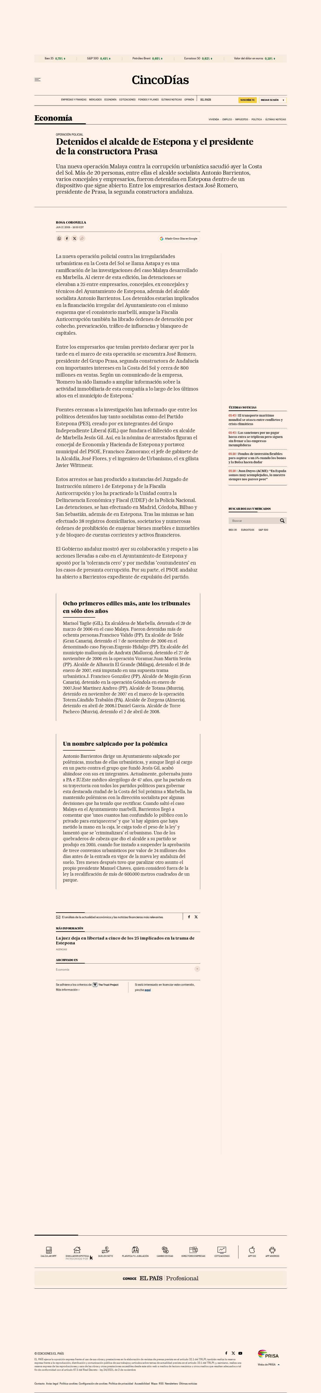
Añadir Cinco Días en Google (181, 238)
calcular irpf (48, 1256)
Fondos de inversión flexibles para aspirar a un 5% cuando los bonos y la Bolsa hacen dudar (257, 458)
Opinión (189, 99)
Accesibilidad (142, 1383)
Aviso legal (52, 1383)
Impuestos (241, 119)
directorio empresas (193, 1256)
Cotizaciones (127, 99)
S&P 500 (92, 58)
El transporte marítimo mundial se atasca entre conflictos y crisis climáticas (256, 419)
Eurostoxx (247, 530)
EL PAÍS (204, 98)
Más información (67, 989)
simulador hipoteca (77, 1256)
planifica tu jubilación (135, 1256)
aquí (148, 990)
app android (272, 1256)
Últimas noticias (171, 99)
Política (257, 119)
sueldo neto (105, 1256)
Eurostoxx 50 (192, 58)
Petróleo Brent (141, 58)
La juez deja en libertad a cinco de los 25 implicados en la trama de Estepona (125, 941)
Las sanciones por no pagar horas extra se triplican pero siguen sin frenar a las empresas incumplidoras (256, 439)
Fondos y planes (148, 99)
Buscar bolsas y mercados (250, 508)
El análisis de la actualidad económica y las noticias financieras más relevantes (112, 917)
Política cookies (69, 1383)
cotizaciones (222, 1256)
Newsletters (171, 1383)
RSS (161, 1383)
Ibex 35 (49, 58)
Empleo (227, 119)
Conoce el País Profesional (161, 1278)
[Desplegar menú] (38, 79)
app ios (252, 1256)
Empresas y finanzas (73, 99)
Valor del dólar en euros (248, 58)
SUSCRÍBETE (247, 100)
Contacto (40, 1383)
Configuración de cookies (93, 1383)
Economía (110, 99)
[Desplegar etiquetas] (197, 969)
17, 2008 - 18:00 (69, 227)
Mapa (154, 1383)
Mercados (95, 99)
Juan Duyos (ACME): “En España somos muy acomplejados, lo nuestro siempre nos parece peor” (257, 475)
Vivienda (214, 119)
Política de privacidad (121, 1383)
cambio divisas (165, 1256)
